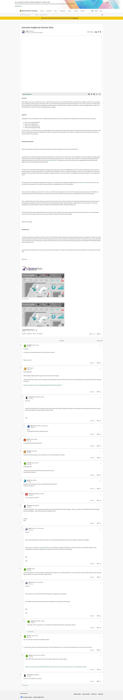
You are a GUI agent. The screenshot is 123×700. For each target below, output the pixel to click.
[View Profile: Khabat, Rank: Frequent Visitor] (24, 440)
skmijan (28, 480)
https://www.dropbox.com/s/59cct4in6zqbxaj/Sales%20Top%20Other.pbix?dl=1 (42, 385)
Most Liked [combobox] (100, 340)
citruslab (32, 621)
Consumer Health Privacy (38, 697)
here (49, 540)
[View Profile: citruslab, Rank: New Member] (28, 621)
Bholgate (29, 451)
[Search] (92, 11)
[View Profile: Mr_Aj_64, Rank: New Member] (26, 494)
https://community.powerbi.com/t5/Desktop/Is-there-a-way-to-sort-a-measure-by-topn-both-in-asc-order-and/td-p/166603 (55, 666)
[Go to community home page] (28, 11)
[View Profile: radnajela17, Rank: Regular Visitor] (24, 345)
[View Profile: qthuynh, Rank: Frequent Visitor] (24, 636)
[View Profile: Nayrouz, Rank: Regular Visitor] (28, 426)
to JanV (42, 397)
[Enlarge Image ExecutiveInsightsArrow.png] (43, 314)
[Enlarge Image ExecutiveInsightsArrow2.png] (43, 285)
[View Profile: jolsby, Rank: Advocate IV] (23, 32)
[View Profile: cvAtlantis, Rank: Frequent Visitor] (24, 463)
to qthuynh (42, 655)
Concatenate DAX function (44, 547)
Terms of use (94, 694)
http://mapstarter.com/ (50, 160)
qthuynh (29, 635)
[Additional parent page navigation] (33, 15)
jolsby (27, 31)
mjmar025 (29, 568)
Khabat (28, 439)
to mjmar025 (40, 582)
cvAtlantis (29, 462)
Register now (18, 6)
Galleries (37, 14)
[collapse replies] (20, 345)
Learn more (75, 18)
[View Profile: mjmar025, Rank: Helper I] (24, 569)
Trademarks (100, 694)
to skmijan (42, 493)
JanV (28, 368)
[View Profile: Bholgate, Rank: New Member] (24, 451)
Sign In (101, 10)
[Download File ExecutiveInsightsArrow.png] (36, 330)
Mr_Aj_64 (31, 493)
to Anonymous (44, 425)
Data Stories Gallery (43, 14)
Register (96, 10)
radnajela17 (29, 345)
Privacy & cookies (86, 694)
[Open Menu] (102, 15)
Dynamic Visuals (84, 182)
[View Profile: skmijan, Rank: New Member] (24, 480)
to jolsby (42, 621)
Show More (31, 631)
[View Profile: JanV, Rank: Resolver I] (24, 368)
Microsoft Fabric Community (25, 14)
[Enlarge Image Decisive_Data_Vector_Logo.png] (32, 268)
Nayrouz (32, 425)
